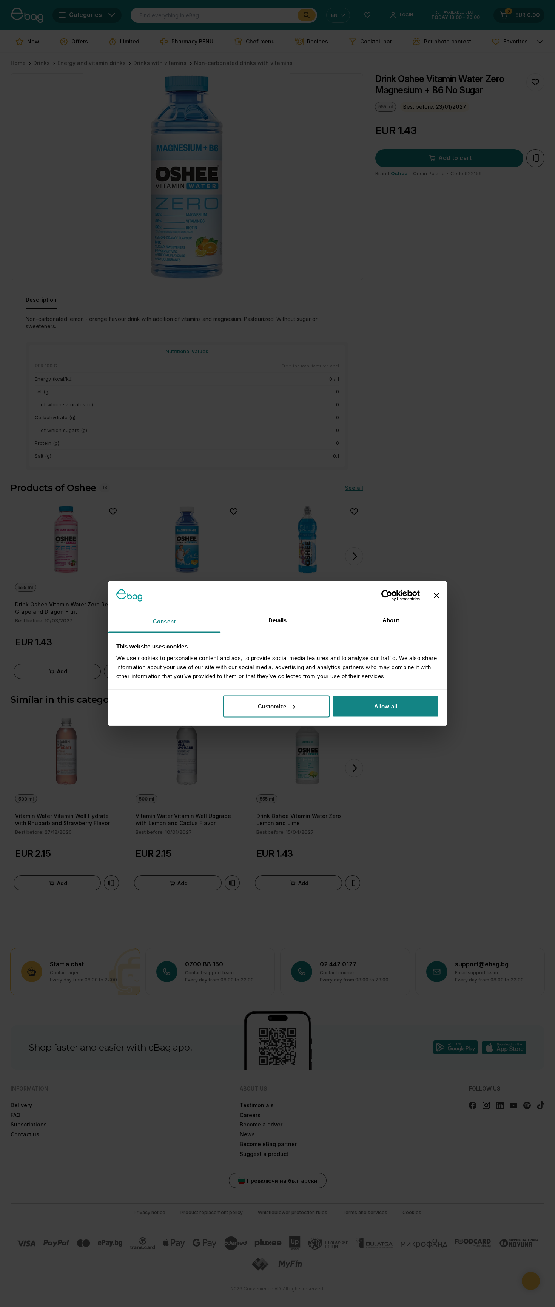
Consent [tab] (164, 621)
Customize (272, 706)
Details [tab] (277, 620)
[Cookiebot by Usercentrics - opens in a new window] (387, 595)
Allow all (385, 706)
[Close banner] (436, 595)
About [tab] (390, 620)
